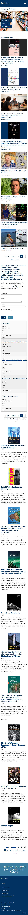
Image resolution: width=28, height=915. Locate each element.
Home (3, 883)
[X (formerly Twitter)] (2, 881)
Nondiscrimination (5, 906)
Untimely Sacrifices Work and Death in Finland (13, 446)
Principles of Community (8, 895)
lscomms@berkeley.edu (11, 279)
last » (18, 260)
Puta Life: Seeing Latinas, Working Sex (11, 488)
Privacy (3, 908)
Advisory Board (5, 890)
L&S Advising (5, 893)
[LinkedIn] (5, 881)
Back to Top (24, 913)
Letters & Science (8, 9)
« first (8, 257)
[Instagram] (8, 881)
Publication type (5, 309)
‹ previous (14, 257)
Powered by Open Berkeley (7, 903)
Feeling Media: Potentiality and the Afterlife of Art (13, 787)
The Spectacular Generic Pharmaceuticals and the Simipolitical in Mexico (11, 654)
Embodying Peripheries (10, 613)
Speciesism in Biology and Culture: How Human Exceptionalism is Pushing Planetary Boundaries (11, 698)
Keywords (4, 293)
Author (3, 298)
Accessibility (4, 904)
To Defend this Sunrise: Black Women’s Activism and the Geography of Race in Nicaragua (13, 529)
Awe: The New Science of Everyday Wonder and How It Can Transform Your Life (13, 571)
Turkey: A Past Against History (10, 396)
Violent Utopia (7, 825)
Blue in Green (5, 323)
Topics (3, 304)
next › (13, 260)
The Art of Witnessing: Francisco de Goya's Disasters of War (13, 745)
